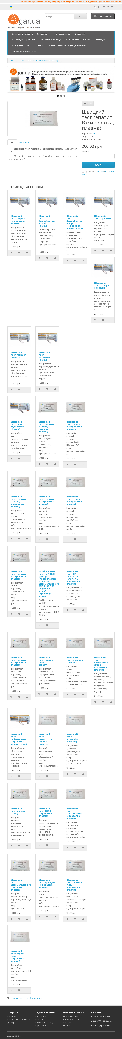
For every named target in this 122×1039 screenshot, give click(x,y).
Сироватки (42, 34)
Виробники (40, 1016)
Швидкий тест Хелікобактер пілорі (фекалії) (47, 220)
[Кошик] (108, 6)
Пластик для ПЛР (102, 40)
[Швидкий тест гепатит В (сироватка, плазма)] (42, 118)
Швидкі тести (80, 34)
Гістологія (40, 45)
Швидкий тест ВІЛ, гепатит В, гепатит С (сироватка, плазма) (73, 577)
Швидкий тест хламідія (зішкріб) (74, 660)
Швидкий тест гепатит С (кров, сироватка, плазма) (18, 501)
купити (35, 998)
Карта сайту (40, 1025)
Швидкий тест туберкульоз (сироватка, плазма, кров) (19, 739)
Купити (98, 164)
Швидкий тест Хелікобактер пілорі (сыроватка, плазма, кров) (74, 222)
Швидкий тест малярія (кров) (18, 811)
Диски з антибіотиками (22, 34)
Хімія (29, 45)
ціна (40, 998)
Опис (12, 142)
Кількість (85, 151)
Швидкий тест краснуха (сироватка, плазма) (47, 883)
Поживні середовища (60, 34)
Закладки (67, 1022)
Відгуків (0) (24, 142)
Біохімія (86, 40)
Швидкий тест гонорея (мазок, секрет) (46, 661)
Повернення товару (44, 1022)
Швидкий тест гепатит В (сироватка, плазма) (38, 60)
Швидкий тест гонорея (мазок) (18, 355)
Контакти (39, 1019)
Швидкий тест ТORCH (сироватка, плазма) (46, 812)
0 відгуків (100, 171)
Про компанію (13, 1016)
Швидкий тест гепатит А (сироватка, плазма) (19, 575)
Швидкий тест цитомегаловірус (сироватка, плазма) (21, 884)
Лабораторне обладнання (24, 51)
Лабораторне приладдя (50, 40)
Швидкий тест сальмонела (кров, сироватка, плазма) (101, 663)
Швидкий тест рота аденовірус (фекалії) (17, 425)
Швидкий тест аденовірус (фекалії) (73, 738)
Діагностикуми (72, 40)
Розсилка (67, 1025)
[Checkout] (112, 6)
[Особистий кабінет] (99, 6)
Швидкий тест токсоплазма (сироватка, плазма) (74, 813)
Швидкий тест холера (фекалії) (101, 285)
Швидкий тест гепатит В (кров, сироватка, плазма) (46, 426)
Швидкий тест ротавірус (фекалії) (44, 356)
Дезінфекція (17, 45)
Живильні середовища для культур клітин (67, 45)
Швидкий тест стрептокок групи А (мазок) (46, 739)
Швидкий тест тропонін (102, 217)
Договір (10, 1022)
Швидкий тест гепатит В (20, 998)
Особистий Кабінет (71, 1016)
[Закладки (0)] (104, 6)
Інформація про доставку (18, 1019)
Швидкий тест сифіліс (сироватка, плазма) (18, 219)
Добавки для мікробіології (24, 40)
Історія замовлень (71, 1019)
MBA (95, 133)
